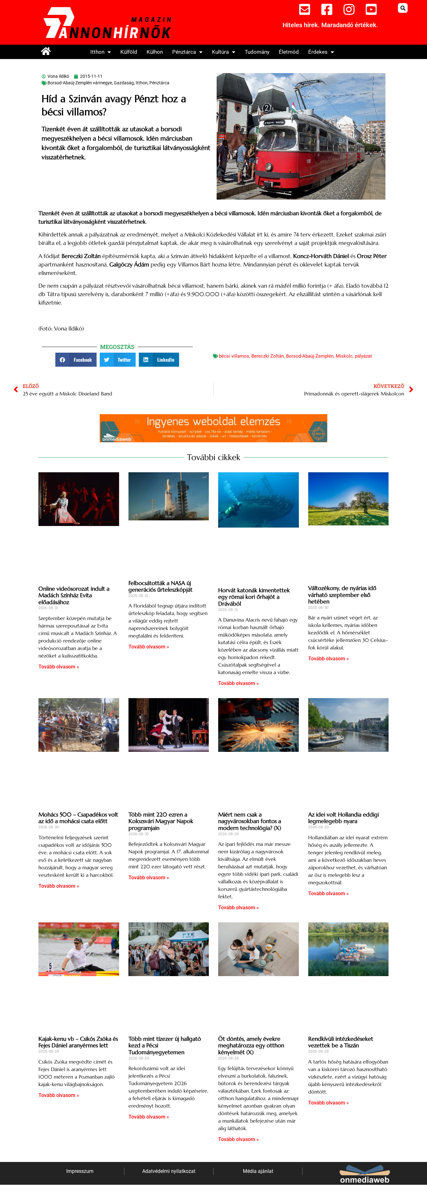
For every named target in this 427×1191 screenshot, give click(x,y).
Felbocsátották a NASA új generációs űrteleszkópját (160, 586)
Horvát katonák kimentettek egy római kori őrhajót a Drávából (254, 597)
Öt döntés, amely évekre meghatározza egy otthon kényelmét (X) (251, 1045)
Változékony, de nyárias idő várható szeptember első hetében (342, 594)
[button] (403, 8)
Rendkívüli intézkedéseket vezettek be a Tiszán (340, 1042)
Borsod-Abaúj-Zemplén (310, 356)
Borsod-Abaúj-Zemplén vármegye (80, 82)
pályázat (363, 356)
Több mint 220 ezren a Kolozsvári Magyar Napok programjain (160, 821)
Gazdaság (124, 82)
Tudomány (257, 52)
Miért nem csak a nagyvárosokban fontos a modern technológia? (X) (249, 821)
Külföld (128, 52)
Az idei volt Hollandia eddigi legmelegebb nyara (343, 818)
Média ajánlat (258, 1171)
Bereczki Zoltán (267, 356)
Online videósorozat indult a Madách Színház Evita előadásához (73, 595)
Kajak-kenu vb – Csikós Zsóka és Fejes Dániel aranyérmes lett (78, 1042)
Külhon (155, 52)
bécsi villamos (234, 356)
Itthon (97, 52)
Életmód (289, 52)
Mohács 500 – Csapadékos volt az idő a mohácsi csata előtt (78, 818)
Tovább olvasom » (58, 667)
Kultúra (220, 52)
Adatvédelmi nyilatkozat (168, 1171)
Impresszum (79, 1171)
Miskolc (344, 356)
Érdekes (318, 52)
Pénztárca (184, 52)
